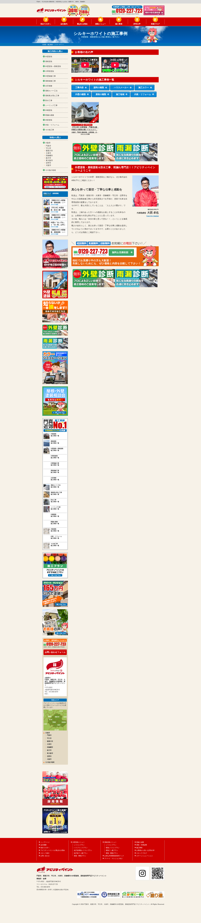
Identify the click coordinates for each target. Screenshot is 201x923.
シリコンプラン (79, 845)
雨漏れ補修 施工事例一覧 (55, 523)
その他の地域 (50, 170)
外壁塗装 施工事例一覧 (55, 435)
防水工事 (48, 100)
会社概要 (43, 845)
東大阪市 (49, 160)
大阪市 (48, 165)
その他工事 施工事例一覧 (55, 544)
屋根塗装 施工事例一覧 (55, 442)
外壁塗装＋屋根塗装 (53, 66)
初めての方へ (45, 24)
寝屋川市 (49, 151)
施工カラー (143, 87)
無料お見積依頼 (120, 252)
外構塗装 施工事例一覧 (55, 515)
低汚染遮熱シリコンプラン (83, 850)
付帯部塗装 (88, 125)
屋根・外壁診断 (141, 845)
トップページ (45, 842)
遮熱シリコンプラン (112, 848)
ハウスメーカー (121, 87)
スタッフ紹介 (45, 853)
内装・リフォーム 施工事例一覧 (56, 537)
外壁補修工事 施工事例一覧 (55, 464)
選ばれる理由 (82, 24)
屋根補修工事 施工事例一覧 (55, 471)
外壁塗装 (48, 57)
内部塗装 (48, 120)
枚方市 (48, 158)
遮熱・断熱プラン (80, 856)
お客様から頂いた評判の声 (145, 850)
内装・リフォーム (142, 94)
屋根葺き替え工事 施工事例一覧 (56, 493)
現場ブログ (155, 24)
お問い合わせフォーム (55, 652)
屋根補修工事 (50, 81)
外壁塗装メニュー (78, 842)
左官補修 (48, 86)
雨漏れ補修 (49, 115)
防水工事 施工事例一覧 (55, 501)
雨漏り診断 (140, 842)
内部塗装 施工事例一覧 (55, 530)
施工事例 (118, 24)
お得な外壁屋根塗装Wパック (114, 856)
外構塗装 (48, 110)
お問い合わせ (45, 856)
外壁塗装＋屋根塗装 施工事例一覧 (57, 449)
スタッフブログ (141, 853)
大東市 (48, 153)
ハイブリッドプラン (81, 848)
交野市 (48, 163)
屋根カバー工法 (51, 91)
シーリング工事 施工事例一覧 (55, 508)
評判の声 (137, 24)
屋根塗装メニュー (110, 842)
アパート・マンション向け (113, 858)
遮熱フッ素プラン (112, 850)
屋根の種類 (101, 94)
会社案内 (63, 24)
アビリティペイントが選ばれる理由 (52, 850)
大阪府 (47, 143)
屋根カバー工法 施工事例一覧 (55, 486)
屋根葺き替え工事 (52, 96)
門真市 (48, 146)
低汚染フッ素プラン (81, 853)
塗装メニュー (100, 24)
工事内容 (79, 87)
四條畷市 (49, 155)
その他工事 (49, 130)
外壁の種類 (80, 94)
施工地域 (120, 94)
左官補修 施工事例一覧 (55, 479)
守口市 (48, 148)
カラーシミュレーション (144, 856)
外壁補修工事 (50, 76)
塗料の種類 (99, 87)
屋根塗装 (48, 61)
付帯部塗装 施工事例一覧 (55, 457)
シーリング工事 (77, 125)
